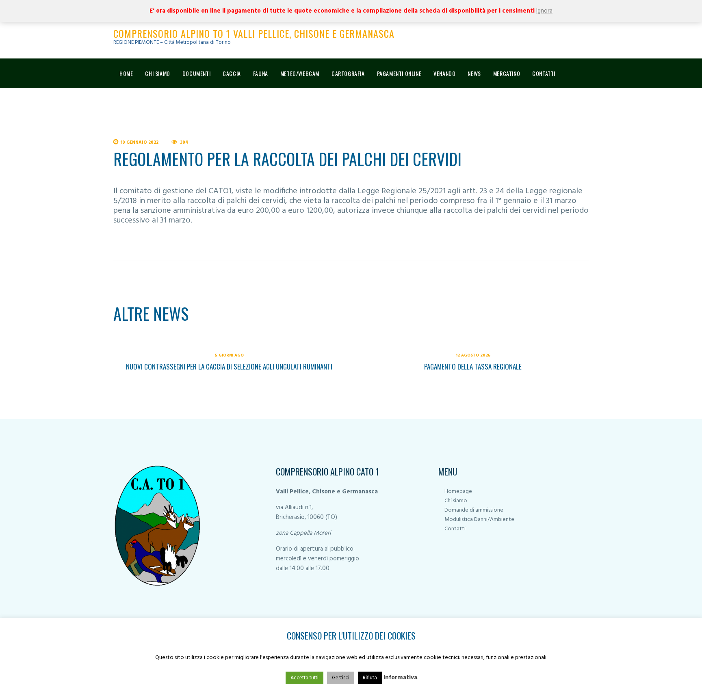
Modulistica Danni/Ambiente (479, 519)
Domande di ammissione (473, 510)
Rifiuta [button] (370, 678)
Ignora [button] (544, 11)
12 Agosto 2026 (473, 355)
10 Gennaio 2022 (139, 142)
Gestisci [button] (340, 678)
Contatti (455, 529)
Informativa (400, 678)
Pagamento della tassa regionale (473, 366)
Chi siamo (455, 501)
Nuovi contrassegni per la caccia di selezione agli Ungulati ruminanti (229, 366)
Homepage (458, 491)
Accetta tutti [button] (304, 678)
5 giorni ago (229, 355)
